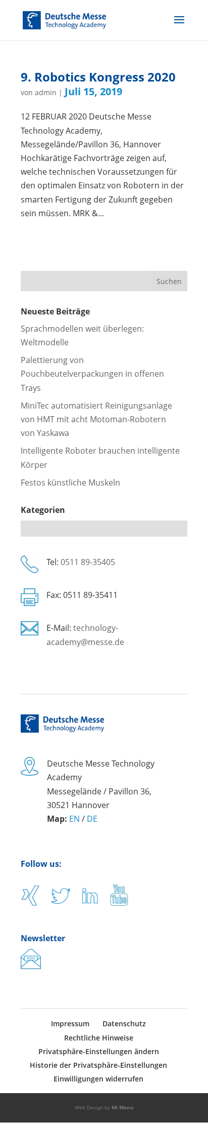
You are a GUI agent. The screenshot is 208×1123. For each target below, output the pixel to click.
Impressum (70, 1023)
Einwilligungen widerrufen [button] (98, 1079)
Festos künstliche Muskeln (70, 482)
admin (46, 92)
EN (74, 818)
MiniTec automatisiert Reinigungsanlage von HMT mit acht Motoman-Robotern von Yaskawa (96, 419)
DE (92, 818)
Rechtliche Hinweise (98, 1037)
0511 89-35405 (88, 562)
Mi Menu (123, 1107)
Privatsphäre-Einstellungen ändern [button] (98, 1051)
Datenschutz (124, 1023)
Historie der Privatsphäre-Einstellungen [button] (98, 1065)
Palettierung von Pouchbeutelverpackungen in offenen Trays (92, 373)
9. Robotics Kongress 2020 (98, 76)
